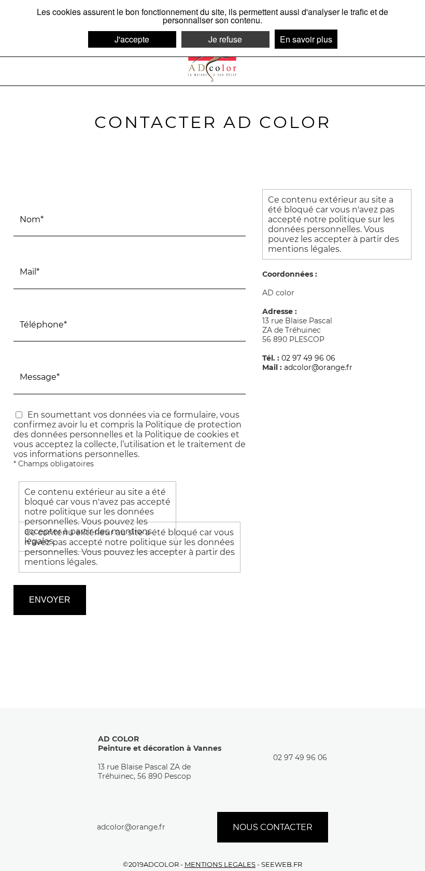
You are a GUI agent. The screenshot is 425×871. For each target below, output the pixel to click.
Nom (25, 199)
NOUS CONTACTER (273, 827)
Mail (23, 251)
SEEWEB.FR (281, 864)
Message (32, 356)
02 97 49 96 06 (308, 358)
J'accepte (132, 39)
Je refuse (225, 39)
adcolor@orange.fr (318, 367)
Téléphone (36, 304)
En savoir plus (306, 39)
